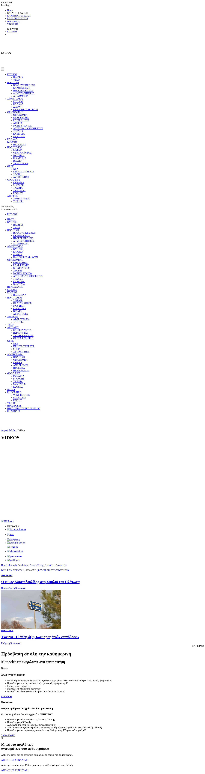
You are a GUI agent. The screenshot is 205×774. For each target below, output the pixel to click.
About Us (49, 565)
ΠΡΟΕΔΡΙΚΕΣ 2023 (23, 90)
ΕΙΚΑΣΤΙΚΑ (19, 158)
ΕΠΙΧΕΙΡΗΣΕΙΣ (21, 120)
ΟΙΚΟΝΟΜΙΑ (20, 115)
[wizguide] (12, 547)
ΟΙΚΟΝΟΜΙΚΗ (15, 112)
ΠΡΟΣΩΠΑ (19, 368)
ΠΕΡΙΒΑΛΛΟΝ (15, 287)
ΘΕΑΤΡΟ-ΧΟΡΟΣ (22, 152)
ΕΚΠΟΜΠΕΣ (14, 392)
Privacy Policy (36, 565)
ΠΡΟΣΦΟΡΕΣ (14, 405)
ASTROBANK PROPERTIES (28, 128)
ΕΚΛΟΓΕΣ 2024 (21, 88)
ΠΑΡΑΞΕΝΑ (19, 144)
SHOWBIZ (18, 185)
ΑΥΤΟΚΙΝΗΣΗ (21, 177)
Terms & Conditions (18, 565)
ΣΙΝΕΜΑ (18, 150)
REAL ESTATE (21, 117)
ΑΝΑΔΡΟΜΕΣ (20, 365)
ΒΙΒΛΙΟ (17, 161)
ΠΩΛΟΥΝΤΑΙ (20, 332)
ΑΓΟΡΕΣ (17, 123)
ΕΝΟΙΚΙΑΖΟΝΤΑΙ (22, 330)
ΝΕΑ (15, 169)
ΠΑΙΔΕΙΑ (18, 77)
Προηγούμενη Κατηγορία (13, 588)
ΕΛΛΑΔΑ (18, 104)
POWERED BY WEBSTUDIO (53, 570)
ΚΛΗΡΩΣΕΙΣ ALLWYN (25, 109)
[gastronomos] (14, 556)
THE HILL (18, 201)
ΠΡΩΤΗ (11, 219)
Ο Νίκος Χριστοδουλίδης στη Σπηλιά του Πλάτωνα (40, 582)
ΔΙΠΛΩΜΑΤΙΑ (21, 96)
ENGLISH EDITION (17, 18)
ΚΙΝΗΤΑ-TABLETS (23, 171)
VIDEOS (11, 403)
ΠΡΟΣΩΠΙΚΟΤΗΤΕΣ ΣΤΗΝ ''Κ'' (23, 408)
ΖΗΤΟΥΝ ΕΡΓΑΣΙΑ (23, 335)
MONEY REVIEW (22, 125)
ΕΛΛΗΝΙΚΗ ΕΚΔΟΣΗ (19, 15)
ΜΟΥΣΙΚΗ (18, 155)
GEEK (10, 166)
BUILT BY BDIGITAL (12, 570)
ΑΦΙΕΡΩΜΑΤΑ (15, 354)
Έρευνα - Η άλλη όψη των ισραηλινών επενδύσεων (40, 637)
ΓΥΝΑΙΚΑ (18, 182)
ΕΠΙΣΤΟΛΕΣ (13, 411)
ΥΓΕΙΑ (16, 79)
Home (10, 10)
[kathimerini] (13, 539)
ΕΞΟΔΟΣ (18, 193)
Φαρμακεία (12, 24)
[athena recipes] (15, 551)
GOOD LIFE (13, 179)
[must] (10, 534)
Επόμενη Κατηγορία (11, 643)
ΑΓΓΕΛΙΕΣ (13, 327)
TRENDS (18, 131)
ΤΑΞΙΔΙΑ (18, 188)
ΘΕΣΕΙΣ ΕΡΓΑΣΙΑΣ (23, 338)
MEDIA (11, 389)
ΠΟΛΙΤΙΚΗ (13, 82)
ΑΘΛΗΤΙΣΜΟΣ (15, 98)
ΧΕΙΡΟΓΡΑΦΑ (20, 163)
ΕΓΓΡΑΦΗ (6, 696)
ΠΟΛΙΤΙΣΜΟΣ (14, 147)
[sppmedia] (7, 521)
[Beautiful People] (16, 542)
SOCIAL (17, 174)
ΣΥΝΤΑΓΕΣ (19, 190)
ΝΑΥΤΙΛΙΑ (19, 136)
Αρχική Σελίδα (8, 430)
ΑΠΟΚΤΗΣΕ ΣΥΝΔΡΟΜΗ (15, 760)
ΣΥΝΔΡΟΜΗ (8, 735)
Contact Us (61, 565)
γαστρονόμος (13, 21)
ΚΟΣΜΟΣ (12, 142)
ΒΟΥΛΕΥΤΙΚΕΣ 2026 (24, 85)
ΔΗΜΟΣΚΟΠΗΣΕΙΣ (23, 93)
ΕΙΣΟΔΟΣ (12, 31)
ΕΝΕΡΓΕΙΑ (19, 134)
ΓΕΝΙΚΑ (17, 362)
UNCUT (17, 400)
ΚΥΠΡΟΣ (12, 74)
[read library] (13, 560)
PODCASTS (19, 397)
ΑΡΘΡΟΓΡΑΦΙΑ (21, 198)
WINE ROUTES (21, 395)
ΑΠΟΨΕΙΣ (12, 196)
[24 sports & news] (16, 529)
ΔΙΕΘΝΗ (17, 106)
